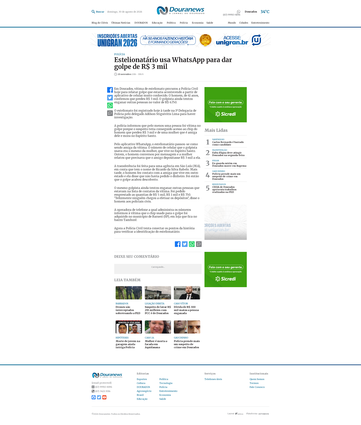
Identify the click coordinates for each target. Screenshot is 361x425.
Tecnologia (165, 383)
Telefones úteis (213, 379)
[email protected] (101, 383)
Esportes (142, 379)
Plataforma (251, 413)
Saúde (209, 22)
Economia (197, 22)
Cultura (141, 383)
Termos (254, 383)
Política (171, 22)
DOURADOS (141, 22)
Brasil (140, 395)
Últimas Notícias (120, 22)
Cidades (243, 22)
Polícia (184, 22)
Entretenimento (260, 22)
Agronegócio (144, 391)
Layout (230, 413)
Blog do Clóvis (100, 22)
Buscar (100, 11)
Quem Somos (257, 379)
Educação (157, 22)
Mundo (232, 22)
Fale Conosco (257, 387)
